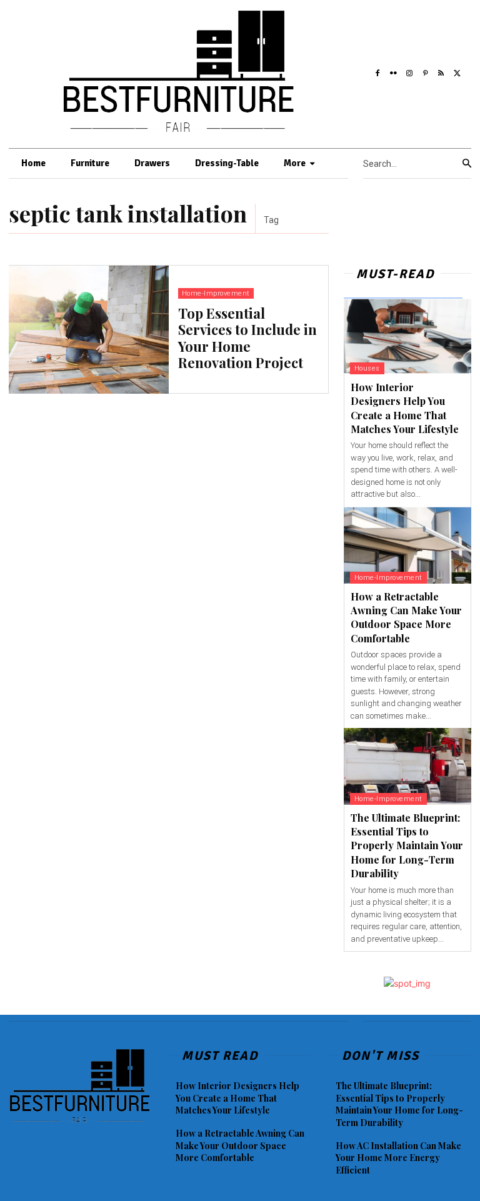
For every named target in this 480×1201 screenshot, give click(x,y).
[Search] (466, 164)
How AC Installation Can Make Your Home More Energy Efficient (398, 1158)
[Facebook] (377, 71)
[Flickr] (393, 71)
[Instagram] (409, 71)
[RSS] (441, 71)
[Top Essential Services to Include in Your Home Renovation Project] (89, 330)
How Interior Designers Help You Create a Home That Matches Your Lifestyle (237, 1098)
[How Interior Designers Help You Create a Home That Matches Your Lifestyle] (407, 335)
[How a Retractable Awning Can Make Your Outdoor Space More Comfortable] (407, 545)
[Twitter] (457, 71)
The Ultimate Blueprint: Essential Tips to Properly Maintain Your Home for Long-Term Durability (407, 845)
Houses (367, 368)
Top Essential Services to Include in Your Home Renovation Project (247, 338)
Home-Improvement (216, 293)
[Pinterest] (426, 71)
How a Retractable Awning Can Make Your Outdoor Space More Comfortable (406, 617)
